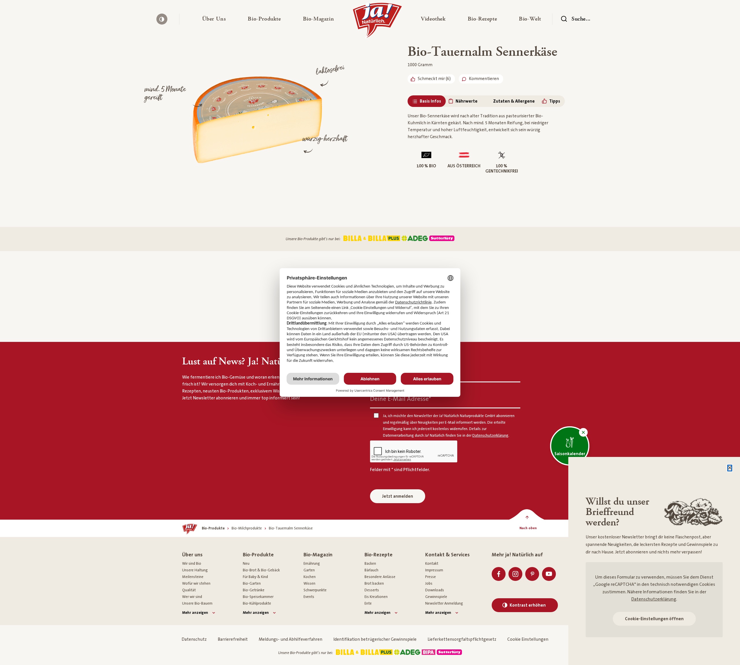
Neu (246, 563)
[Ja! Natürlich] (377, 22)
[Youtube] (549, 574)
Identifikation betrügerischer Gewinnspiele (375, 639)
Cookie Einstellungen (527, 639)
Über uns (192, 555)
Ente (368, 603)
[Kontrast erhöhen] (161, 19)
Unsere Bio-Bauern (197, 603)
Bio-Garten (252, 583)
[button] (214, 19)
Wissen (309, 583)
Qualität (189, 590)
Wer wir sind (192, 597)
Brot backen (374, 583)
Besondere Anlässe (380, 577)
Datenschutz (194, 639)
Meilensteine (193, 577)
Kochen (310, 577)
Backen (370, 563)
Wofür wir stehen (196, 583)
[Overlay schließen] (729, 468)
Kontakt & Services (447, 555)
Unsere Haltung (195, 570)
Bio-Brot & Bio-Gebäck (261, 570)
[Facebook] (499, 574)
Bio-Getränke (253, 590)
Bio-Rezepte (379, 555)
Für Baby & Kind (255, 577)
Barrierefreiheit (233, 639)
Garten (309, 570)
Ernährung (312, 563)
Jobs (428, 583)
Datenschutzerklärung (653, 599)
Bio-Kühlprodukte (257, 603)
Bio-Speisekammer (258, 597)
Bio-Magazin (318, 555)
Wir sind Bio (191, 563)
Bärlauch (371, 570)
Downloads (434, 590)
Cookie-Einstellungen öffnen (654, 618)
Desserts (372, 590)
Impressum (434, 570)
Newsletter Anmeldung (444, 603)
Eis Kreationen (376, 597)
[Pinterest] (532, 574)
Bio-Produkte (258, 555)
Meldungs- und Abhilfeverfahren (290, 639)
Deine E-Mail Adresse (400, 399)
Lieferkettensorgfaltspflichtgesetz (462, 639)
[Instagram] (515, 574)
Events (309, 597)
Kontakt (431, 563)
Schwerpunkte (315, 590)
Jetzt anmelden (397, 496)
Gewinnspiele (436, 597)
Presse (430, 577)
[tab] (426, 101)
